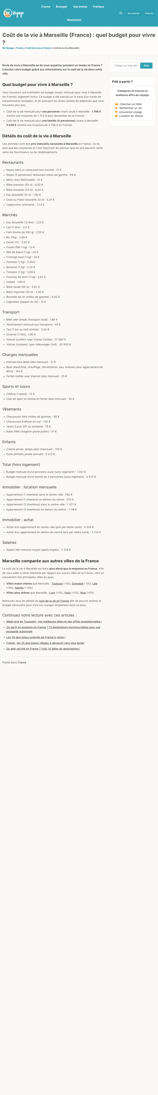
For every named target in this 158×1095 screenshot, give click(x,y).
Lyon (52, 592)
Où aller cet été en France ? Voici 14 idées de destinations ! (43, 648)
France (45, 6)
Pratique (98, 6)
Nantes (19, 587)
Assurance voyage (130, 112)
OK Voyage (8, 48)
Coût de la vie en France (38, 48)
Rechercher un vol (130, 108)
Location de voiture (130, 115)
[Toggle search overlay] (121, 13)
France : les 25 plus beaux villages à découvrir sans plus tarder (45, 643)
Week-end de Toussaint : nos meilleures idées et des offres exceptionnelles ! (54, 621)
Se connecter (133, 13)
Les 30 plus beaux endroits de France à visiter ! (36, 637)
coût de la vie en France (54, 600)
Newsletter (74, 19)
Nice (83, 592)
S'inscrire (149, 13)
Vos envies (80, 6)
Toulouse (57, 583)
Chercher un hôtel (130, 104)
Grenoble (77, 583)
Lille (94, 583)
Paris (67, 592)
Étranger (61, 6)
